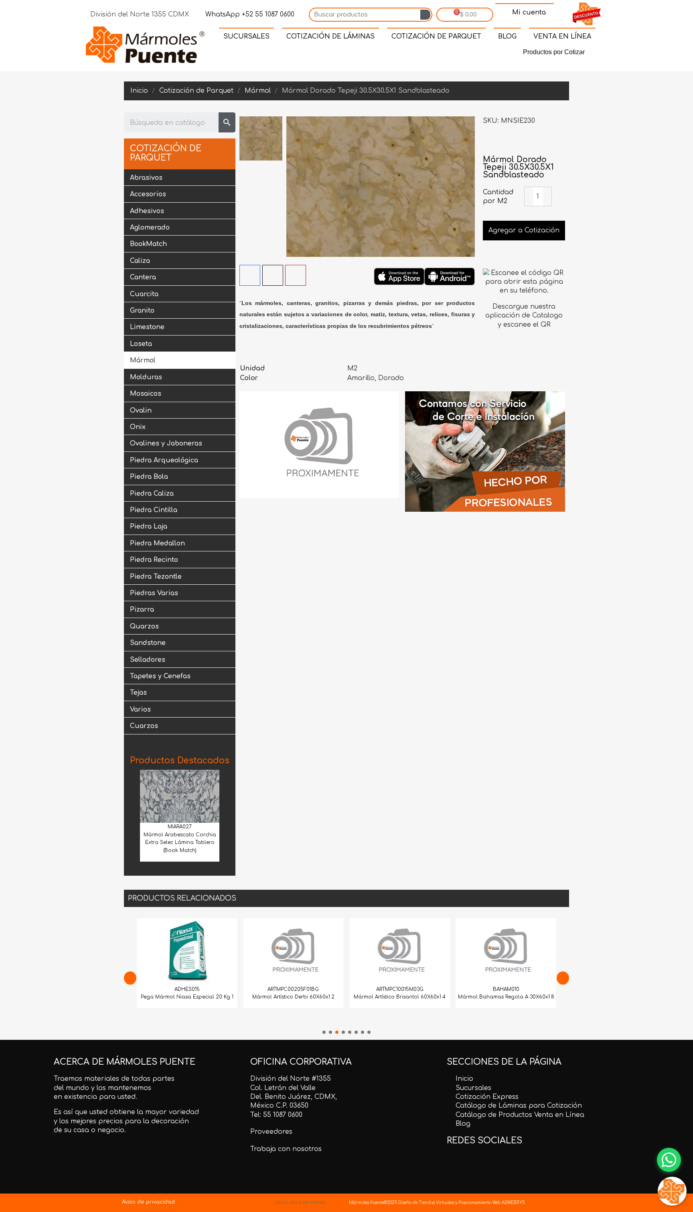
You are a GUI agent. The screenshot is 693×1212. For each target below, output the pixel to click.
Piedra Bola (149, 476)
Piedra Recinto (154, 559)
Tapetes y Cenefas (160, 676)
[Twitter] (342, 54)
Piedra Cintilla (153, 510)
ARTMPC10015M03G (400, 989)
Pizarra (142, 609)
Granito (142, 310)
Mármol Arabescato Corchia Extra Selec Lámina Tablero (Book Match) (180, 843)
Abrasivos (146, 177)
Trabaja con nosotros (286, 1149)
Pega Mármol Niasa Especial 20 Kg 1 (187, 997)
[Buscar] (425, 15)
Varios (140, 709)
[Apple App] (399, 276)
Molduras (146, 377)
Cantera (143, 277)
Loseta (141, 344)
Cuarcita (144, 294)
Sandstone (148, 643)
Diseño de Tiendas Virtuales (425, 1202)
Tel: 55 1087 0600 (276, 1114)
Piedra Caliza (152, 493)
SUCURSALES (246, 36)
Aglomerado (150, 227)
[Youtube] (398, 54)
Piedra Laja (148, 526)
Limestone (147, 327)
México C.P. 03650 (279, 1105)
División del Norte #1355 (290, 1078)
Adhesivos (147, 211)
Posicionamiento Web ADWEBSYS (491, 1202)
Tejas (138, 692)
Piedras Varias (154, 593)
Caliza (140, 260)
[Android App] (449, 276)
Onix (138, 427)
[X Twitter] (272, 275)
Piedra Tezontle (156, 576)
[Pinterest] (361, 54)
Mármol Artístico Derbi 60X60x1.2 (293, 997)
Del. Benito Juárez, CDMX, (293, 1096)
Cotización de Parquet (165, 153)
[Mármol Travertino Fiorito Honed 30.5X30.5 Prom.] (489, 143)
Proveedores (271, 1131)
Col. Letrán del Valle (283, 1088)
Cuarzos (144, 726)
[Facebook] (324, 54)
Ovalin (141, 410)
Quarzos (144, 626)
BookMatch (148, 244)
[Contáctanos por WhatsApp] (669, 1160)
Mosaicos (145, 393)
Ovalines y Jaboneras (166, 443)
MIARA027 (180, 827)
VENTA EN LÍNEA (562, 36)
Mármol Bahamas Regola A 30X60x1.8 (506, 997)
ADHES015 (187, 989)
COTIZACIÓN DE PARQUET (436, 36)
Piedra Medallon (157, 543)
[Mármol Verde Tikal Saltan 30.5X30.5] (559, 143)
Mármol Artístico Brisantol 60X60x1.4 (400, 997)
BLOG (507, 36)
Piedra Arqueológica (164, 460)
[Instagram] (379, 54)
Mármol (143, 360)
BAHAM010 (506, 989)
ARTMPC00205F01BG (293, 989)
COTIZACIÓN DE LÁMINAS (330, 36)
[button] (133, 813)
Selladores (147, 659)
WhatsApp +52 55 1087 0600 (248, 14)
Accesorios (148, 194)
